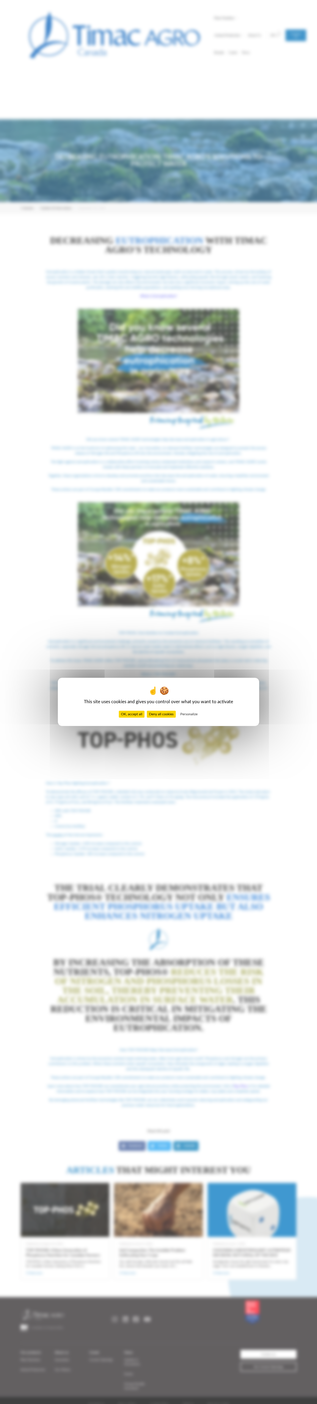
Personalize (189, 714)
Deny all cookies (161, 714)
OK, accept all (131, 714)
